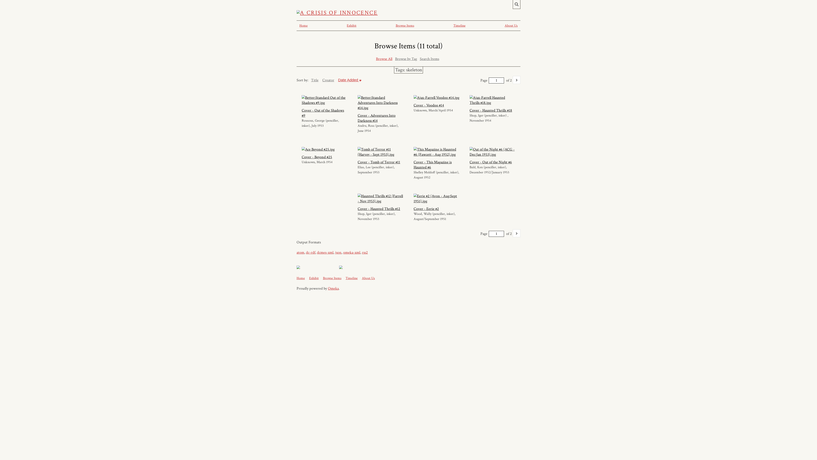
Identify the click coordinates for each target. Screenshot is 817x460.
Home (303, 25)
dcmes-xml (325, 252)
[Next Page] (516, 80)
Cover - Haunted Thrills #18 (491, 110)
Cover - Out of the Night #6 (491, 162)
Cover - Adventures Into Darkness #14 (377, 118)
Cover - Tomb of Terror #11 (379, 162)
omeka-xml (351, 252)
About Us (511, 25)
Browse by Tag (406, 58)
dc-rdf (310, 252)
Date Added (348, 80)
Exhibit (351, 25)
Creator (328, 80)
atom (300, 252)
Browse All (384, 58)
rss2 (365, 252)
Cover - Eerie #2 (426, 208)
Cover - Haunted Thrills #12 (379, 208)
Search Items (429, 58)
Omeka (333, 288)
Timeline (459, 25)
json (338, 252)
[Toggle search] (516, 4)
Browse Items (405, 25)
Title (315, 80)
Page (483, 80)
